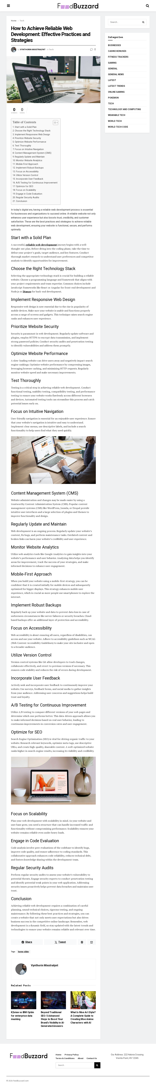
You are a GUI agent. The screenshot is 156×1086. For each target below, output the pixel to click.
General (112, 68)
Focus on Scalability (26, 190)
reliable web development (41, 244)
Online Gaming (116, 92)
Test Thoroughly (23, 145)
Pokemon (113, 98)
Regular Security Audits (27, 197)
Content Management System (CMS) (33, 153)
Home (13, 21)
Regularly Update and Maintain (30, 157)
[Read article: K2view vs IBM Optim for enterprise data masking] (23, 1000)
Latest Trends (116, 86)
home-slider (23, 952)
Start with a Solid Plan (26, 127)
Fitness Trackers (118, 57)
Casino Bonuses (117, 51)
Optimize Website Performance (30, 142)
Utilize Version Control (27, 175)
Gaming (112, 63)
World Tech (115, 121)
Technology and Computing (124, 109)
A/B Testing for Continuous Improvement (36, 182)
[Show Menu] (8, 5)
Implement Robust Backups (30, 167)
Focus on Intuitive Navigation (29, 149)
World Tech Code (118, 127)
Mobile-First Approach (27, 164)
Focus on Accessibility (27, 171)
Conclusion (21, 201)
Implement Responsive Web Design (32, 134)
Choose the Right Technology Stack (32, 130)
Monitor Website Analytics (29, 160)
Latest (112, 80)
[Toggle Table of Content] (54, 122)
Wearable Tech (116, 115)
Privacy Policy (72, 1055)
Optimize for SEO (24, 186)
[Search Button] (147, 5)
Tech (22, 21)
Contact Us (92, 1058)
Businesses (114, 45)
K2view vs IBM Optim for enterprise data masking (22, 1016)
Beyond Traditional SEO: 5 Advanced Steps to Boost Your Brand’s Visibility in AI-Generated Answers (52, 1019)
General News (116, 74)
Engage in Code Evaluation (29, 194)
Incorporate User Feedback (29, 179)
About (80, 1058)
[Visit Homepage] (78, 6)
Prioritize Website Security (28, 138)
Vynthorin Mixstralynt (32, 49)
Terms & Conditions (65, 1058)
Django (27, 291)
